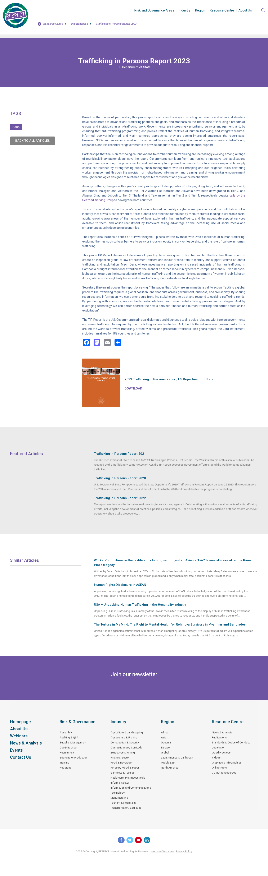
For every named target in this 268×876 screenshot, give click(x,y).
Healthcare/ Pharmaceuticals (128, 777)
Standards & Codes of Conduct (231, 742)
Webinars (19, 735)
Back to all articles (32, 141)
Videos (216, 757)
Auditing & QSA (69, 737)
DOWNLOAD (133, 388)
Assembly (66, 732)
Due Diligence (68, 747)
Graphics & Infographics (226, 762)
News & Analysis (26, 743)
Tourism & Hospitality (123, 802)
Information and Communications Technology (131, 790)
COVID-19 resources (224, 772)
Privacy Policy (184, 851)
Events (16, 750)
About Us (245, 10)
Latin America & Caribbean (177, 757)
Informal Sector (120, 782)
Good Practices (221, 752)
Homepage (20, 721)
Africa (164, 732)
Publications (219, 737)
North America (169, 767)
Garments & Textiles (122, 772)
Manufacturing (119, 797)
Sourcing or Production (74, 757)
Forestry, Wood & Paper (125, 767)
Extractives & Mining (123, 752)
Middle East (168, 762)
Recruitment (67, 752)
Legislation (218, 747)
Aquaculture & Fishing (124, 737)
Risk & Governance (77, 721)
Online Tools (219, 767)
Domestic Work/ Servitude (126, 747)
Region (200, 10)
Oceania (166, 742)
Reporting (66, 767)
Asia (163, 737)
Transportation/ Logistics (126, 807)
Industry (185, 10)
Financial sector (120, 757)
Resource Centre (222, 10)
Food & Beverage (121, 762)
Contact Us (20, 757)
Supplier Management (73, 742)
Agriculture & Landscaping (127, 732)
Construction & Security (125, 742)
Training (64, 762)
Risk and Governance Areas (154, 10)
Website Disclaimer (162, 851)
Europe (165, 747)
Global (16, 127)
